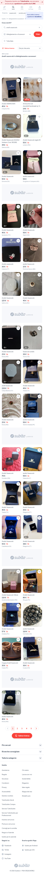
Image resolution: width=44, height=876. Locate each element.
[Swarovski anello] (32, 341)
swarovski (12, 13)
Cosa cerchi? (7, 23)
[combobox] (22, 27)
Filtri (38, 34)
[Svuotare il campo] (39, 27)
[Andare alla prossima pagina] (36, 728)
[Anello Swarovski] (11, 166)
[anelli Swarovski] (11, 376)
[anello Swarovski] (32, 254)
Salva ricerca (9, 48)
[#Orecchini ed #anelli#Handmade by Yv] (32, 95)
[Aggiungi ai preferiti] (18, 80)
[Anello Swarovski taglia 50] (32, 131)
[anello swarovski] (32, 166)
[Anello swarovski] (11, 254)
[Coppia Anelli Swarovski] (11, 653)
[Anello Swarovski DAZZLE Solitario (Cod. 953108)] (11, 131)
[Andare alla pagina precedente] (8, 728)
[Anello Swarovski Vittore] (11, 585)
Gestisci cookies (7, 796)
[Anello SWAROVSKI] (11, 95)
